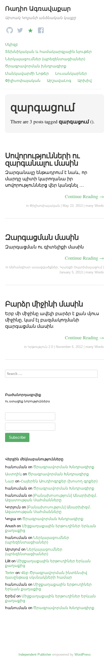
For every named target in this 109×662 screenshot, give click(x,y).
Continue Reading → (84, 196)
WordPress (83, 654)
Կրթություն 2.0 (40, 347)
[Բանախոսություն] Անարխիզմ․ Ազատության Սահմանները (51, 497)
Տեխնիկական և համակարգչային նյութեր (48, 51)
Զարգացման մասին (42, 237)
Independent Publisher (35, 654)
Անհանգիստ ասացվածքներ (33, 267)
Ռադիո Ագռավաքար (38, 8)
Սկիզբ (11, 44)
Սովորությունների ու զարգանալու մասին (42, 159)
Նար (9, 481)
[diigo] (30, 29)
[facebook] (40, 29)
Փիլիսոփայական (23, 80)
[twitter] (20, 29)
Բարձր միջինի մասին (44, 304)
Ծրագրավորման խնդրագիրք (35, 66)
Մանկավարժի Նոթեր (27, 73)
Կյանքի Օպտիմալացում (81, 267)
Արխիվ (85, 80)
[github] (9, 29)
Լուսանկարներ (71, 73)
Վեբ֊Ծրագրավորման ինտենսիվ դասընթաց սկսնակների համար (46, 574)
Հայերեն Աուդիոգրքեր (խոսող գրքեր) (59, 481)
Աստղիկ (13, 474)
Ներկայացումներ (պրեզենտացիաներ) (45, 59)
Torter (9, 572)
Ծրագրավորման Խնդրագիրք (63, 467)
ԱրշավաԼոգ (59, 80)
